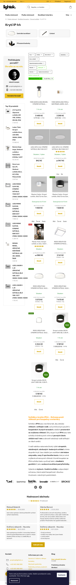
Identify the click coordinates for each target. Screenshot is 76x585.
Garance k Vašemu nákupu (37, 558)
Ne (62, 174)
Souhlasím (61, 575)
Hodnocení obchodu (38, 496)
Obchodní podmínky (35, 564)
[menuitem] (11, 15)
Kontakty (31, 561)
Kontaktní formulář (14, 96)
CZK (48, 1)
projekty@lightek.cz (16, 560)
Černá (38, 221)
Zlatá (43, 221)
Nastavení (14, 580)
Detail (39, 123)
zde (28, 576)
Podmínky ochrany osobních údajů (37, 568)
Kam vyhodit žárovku (58, 559)
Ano (58, 174)
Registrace (67, 1)
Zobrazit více (38, 545)
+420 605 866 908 (16, 564)
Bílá (33, 221)
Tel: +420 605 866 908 (9, 1)
